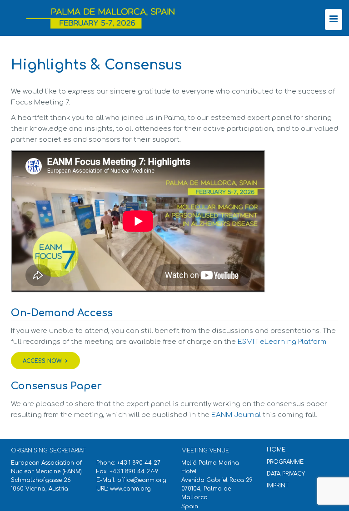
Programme (285, 462)
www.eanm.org (130, 489)
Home (276, 450)
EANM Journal (236, 415)
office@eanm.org (141, 480)
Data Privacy (286, 474)
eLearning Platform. (283, 342)
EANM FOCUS (104, 19)
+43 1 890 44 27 (138, 463)
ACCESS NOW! (43, 361)
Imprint (278, 485)
